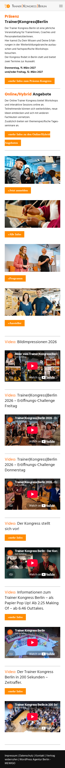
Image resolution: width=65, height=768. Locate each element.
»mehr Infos (15, 537)
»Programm (15, 278)
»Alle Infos (14, 234)
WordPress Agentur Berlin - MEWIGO (28, 761)
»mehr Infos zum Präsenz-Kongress (29, 81)
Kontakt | (40, 756)
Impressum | (12, 756)
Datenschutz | (27, 756)
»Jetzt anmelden (18, 190)
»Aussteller (14, 323)
